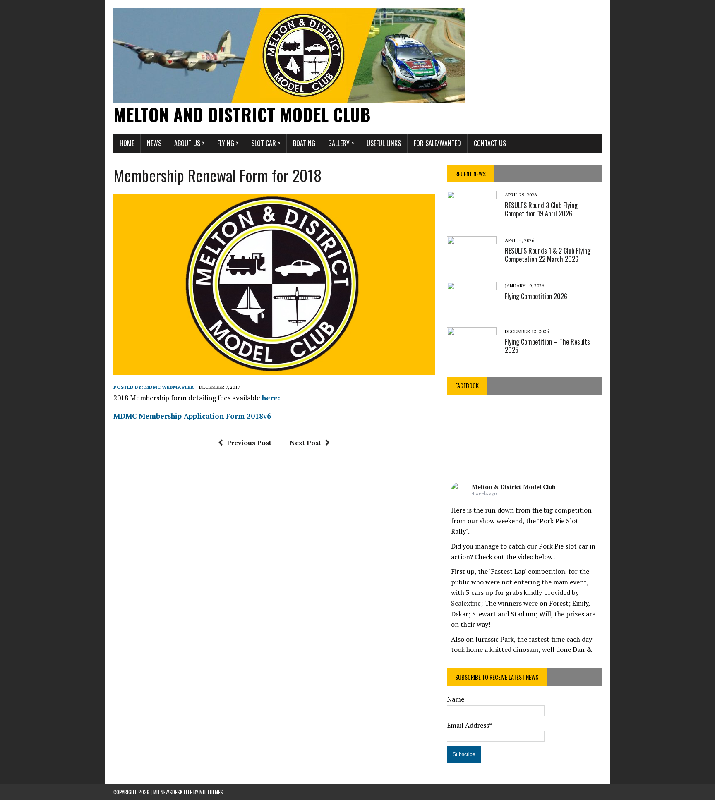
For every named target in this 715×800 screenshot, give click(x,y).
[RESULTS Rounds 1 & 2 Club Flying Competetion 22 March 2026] (472, 258)
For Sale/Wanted (437, 143)
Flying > (227, 143)
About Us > (189, 143)
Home (127, 143)
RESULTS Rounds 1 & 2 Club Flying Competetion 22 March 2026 (547, 255)
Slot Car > (265, 143)
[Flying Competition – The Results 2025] (472, 349)
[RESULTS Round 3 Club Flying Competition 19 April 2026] (472, 213)
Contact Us (490, 143)
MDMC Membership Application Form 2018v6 (192, 416)
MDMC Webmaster (169, 387)
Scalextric (466, 603)
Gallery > (341, 143)
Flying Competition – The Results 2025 (547, 346)
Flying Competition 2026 (536, 296)
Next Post (305, 442)
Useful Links (384, 143)
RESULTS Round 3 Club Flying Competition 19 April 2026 (541, 209)
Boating (304, 143)
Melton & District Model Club (514, 487)
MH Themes (211, 791)
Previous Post (249, 442)
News (154, 143)
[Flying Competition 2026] (472, 304)
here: (271, 397)
